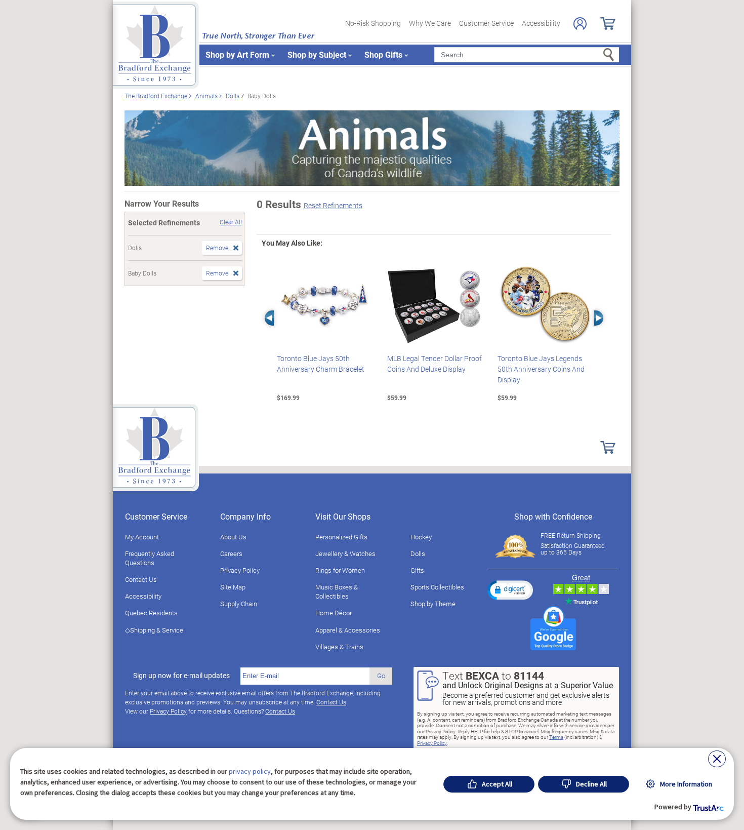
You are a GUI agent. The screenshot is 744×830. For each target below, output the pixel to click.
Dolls (417, 553)
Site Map (232, 586)
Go (381, 675)
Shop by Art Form (237, 54)
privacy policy (250, 771)
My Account (142, 536)
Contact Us (141, 579)
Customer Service (486, 23)
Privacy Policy (240, 570)
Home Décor (333, 612)
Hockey (421, 536)
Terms (556, 736)
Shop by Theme (433, 603)
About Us (233, 536)
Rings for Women (340, 570)
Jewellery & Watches (345, 553)
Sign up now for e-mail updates (181, 675)
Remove (217, 248)
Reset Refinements (333, 205)
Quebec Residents (151, 612)
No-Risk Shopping (373, 23)
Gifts (417, 570)
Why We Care (430, 23)
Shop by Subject (316, 54)
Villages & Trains (339, 646)
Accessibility (541, 23)
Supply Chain (238, 603)
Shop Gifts (383, 54)
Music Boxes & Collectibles (336, 591)
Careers (231, 553)
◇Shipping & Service (154, 630)
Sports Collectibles (437, 586)
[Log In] (580, 23)
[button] (510, 590)
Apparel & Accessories (347, 630)
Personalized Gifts (341, 536)
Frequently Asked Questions (149, 558)
